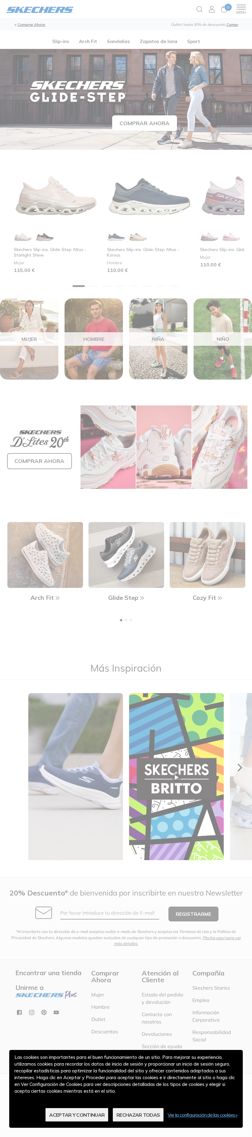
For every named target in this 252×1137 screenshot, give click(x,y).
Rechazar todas (138, 1115)
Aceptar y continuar (76, 1115)
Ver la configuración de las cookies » (202, 1115)
